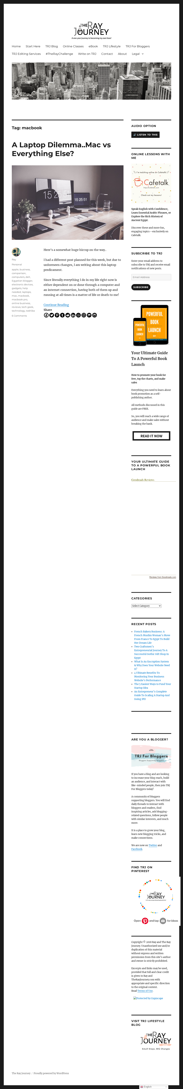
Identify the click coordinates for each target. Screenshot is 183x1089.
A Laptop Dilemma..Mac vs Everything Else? (61, 149)
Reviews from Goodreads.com (162, 576)
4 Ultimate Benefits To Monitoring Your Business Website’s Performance (149, 676)
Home (16, 46)
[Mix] (89, 315)
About (122, 54)
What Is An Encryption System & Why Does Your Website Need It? (152, 665)
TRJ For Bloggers (138, 46)
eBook (93, 46)
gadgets (16, 288)
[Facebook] (46, 315)
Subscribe (140, 287)
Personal (17, 264)
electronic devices (22, 284)
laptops (26, 292)
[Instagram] (83, 315)
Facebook (136, 849)
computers (18, 277)
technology (18, 310)
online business (21, 303)
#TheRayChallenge (59, 54)
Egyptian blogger (22, 280)
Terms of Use (145, 990)
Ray (14, 259)
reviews (16, 307)
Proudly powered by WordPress (51, 1073)
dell (28, 277)
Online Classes (73, 46)
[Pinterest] (57, 315)
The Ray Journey (21, 1073)
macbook (23, 295)
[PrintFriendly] (94, 315)
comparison (19, 273)
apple (15, 269)
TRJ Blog (51, 46)
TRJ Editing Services (26, 54)
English (147, 1086)
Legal (136, 54)
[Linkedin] (73, 315)
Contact (107, 54)
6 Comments (19, 315)
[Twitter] (51, 315)
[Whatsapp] (78, 315)
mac (14, 295)
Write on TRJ (87, 54)
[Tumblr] (62, 315)
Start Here (33, 46)
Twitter (153, 845)
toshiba (30, 310)
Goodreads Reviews (142, 480)
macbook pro (19, 299)
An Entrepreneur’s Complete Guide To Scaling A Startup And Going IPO (152, 695)
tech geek (27, 307)
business (25, 269)
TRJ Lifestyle (112, 46)
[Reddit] (67, 315)
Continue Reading (56, 305)
